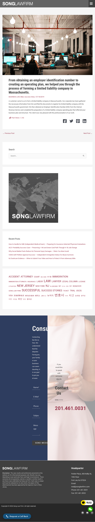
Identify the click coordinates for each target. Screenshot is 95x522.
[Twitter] (71, 121)
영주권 (83, 296)
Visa (11, 295)
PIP (70, 286)
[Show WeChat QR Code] (90, 509)
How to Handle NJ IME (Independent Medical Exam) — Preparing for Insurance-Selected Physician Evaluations (47, 244)
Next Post (87, 133)
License (82, 282)
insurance (31, 282)
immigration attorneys (17, 282)
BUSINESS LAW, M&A (16, 97)
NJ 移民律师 (54, 286)
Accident (14, 276)
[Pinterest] (78, 121)
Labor (40, 281)
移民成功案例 (29, 296)
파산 (20, 299)
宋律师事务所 (19, 296)
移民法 (37, 296)
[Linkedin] (84, 121)
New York (40, 286)
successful (31, 290)
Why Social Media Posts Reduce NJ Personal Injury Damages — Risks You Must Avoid (39, 251)
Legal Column (70, 281)
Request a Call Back (19, 516)
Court (37, 277)
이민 (10, 299)
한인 (24, 299)
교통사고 (43, 296)
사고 (71, 295)
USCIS (79, 291)
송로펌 (77, 296)
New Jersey (26, 285)
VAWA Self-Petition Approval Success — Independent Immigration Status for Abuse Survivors (41, 255)
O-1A (63, 286)
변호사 (59, 295)
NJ (47, 285)
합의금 (29, 299)
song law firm (15, 291)
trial (72, 290)
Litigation (12, 286)
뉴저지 (50, 295)
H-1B (49, 277)
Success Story (29, 97)
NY (60, 286)
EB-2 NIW (43, 277)
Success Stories (51, 290)
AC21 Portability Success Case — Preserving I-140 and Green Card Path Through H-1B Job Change (43, 248)
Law (47, 281)
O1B (67, 286)
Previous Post (8, 133)
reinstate (77, 286)
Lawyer (56, 281)
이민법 (15, 299)
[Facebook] (65, 121)
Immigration (60, 276)
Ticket (66, 291)
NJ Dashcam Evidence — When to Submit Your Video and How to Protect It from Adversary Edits (42, 258)
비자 (66, 296)
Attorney (27, 276)
